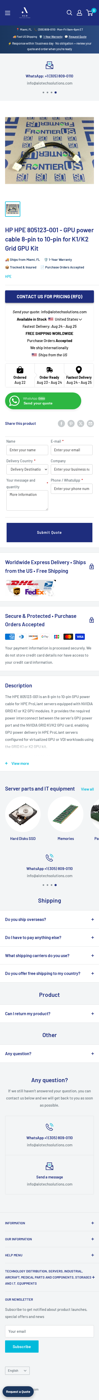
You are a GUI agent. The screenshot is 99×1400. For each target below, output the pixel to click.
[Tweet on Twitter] (80, 423)
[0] (90, 13)
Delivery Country (21, 461)
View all (87, 789)
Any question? (18, 1053)
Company (58, 461)
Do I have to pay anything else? (33, 937)
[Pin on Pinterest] (71, 423)
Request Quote (78, 36)
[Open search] (69, 13)
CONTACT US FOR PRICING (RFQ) (49, 296)
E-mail (57, 441)
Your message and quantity (27, 483)
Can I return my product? (28, 1013)
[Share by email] (90, 423)
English (13, 1370)
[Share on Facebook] (61, 423)
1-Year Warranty (52, 36)
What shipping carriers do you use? (37, 955)
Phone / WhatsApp (67, 480)
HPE (8, 276)
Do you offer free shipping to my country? (42, 973)
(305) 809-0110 (46, 29)
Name (10, 441)
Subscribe (22, 1346)
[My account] (79, 13)
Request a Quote (18, 1392)
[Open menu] (7, 13)
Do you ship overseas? (25, 919)
